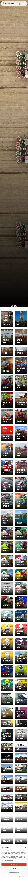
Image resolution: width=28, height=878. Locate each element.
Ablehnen (14, 868)
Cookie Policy (10, 876)
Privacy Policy (17, 876)
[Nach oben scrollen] (25, 844)
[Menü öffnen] (24, 3)
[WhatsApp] (19, 3)
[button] (26, 848)
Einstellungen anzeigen (14, 872)
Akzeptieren (14, 864)
